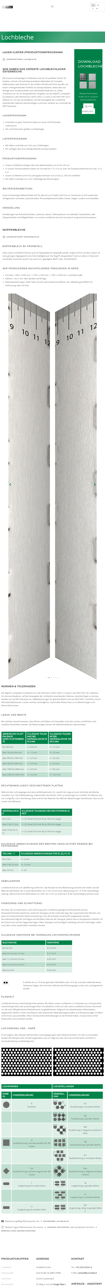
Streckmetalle (7, 1284)
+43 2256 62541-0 (83, 1267)
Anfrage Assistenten (58, 1227)
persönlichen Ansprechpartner (18, 1231)
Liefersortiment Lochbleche (21, 59)
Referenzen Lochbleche (56, 1221)
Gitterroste (6, 1278)
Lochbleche (6, 1267)
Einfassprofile (7, 1273)
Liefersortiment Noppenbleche (22, 237)
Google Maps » (59, 1284)
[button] (52, 6)
